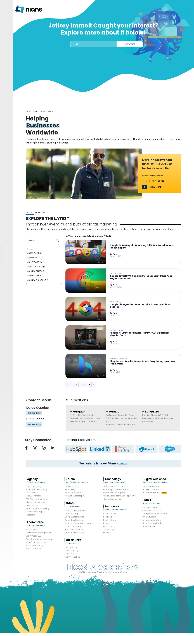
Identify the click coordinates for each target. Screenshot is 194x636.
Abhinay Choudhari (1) (38, 280)
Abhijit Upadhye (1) (36, 266)
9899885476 (34, 424)
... (80, 384)
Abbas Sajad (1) (34, 253)
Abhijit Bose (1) (34, 262)
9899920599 (34, 413)
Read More (123, 463)
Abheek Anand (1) (35, 257)
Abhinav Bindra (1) (36, 271)
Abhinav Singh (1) (35, 275)
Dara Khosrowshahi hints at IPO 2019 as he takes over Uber (157, 164)
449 (85, 384)
